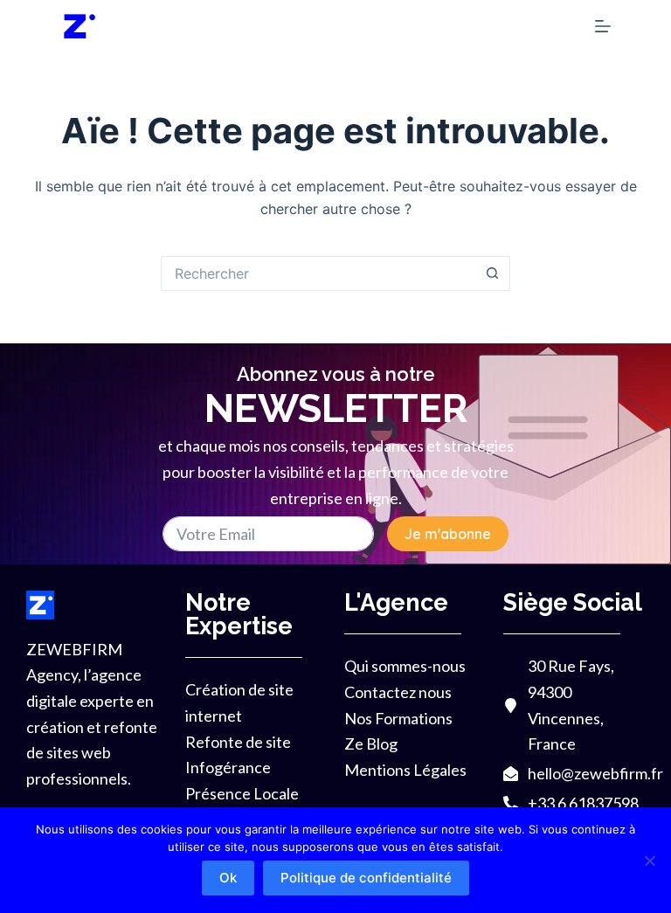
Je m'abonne (448, 534)
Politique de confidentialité (366, 877)
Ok (228, 877)
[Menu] (603, 26)
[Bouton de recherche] (492, 273)
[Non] (649, 860)
